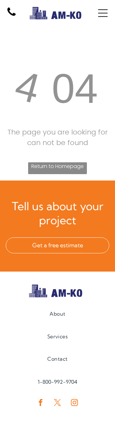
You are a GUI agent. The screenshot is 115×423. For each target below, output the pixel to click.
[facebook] (40, 403)
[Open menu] (103, 13)
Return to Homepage (57, 166)
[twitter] (57, 403)
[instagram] (74, 403)
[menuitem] (57, 313)
